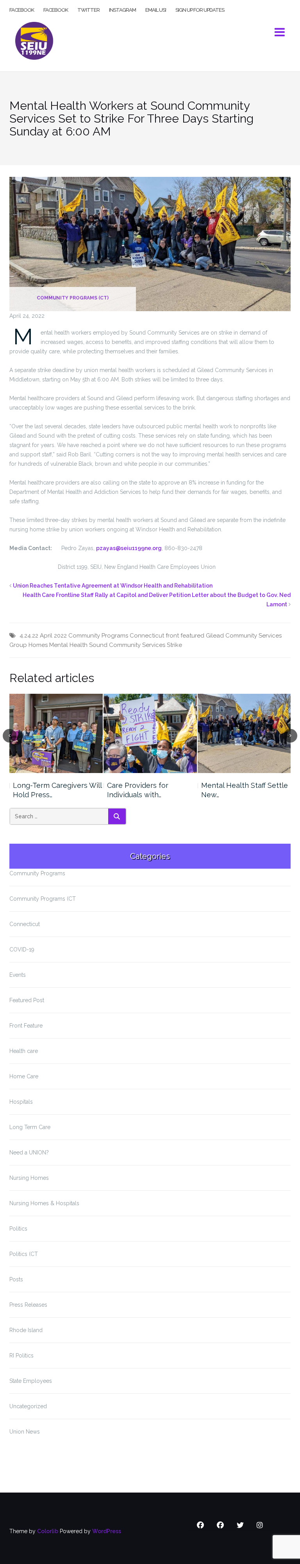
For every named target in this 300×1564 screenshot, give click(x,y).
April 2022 (53, 635)
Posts (16, 1279)
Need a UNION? (29, 1152)
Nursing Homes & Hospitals (44, 1203)
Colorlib (47, 1531)
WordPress (106, 1531)
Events (17, 975)
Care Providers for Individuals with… (137, 790)
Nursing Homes (29, 1178)
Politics (18, 1229)
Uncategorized (28, 1406)
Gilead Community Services (244, 635)
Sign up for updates (199, 9)
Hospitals (21, 1102)
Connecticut (147, 635)
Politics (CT (23, 1254)
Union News (24, 1432)
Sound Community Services (127, 644)
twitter (88, 9)
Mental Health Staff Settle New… (244, 790)
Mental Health (68, 644)
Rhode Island (26, 1330)
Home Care (23, 1076)
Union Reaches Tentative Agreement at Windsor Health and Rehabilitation (112, 585)
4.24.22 (29, 635)
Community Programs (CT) (73, 298)
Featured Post (26, 1000)
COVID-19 (21, 949)
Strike (174, 644)
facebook (21, 9)
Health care (23, 1051)
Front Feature (26, 1025)
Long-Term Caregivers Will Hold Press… (57, 790)
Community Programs (98, 635)
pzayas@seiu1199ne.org (129, 548)
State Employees (30, 1381)
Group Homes (28, 644)
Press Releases (28, 1305)
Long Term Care (29, 1127)
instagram (122, 9)
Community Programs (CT (42, 899)
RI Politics (21, 1355)
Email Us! (155, 9)
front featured (185, 635)
